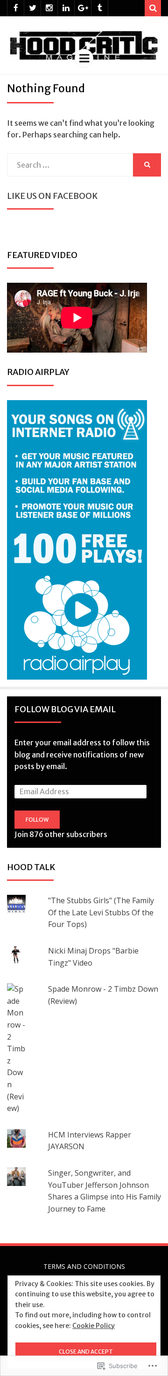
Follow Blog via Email (65, 709)
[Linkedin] (66, 8)
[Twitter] (32, 8)
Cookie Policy (93, 1326)
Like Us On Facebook (52, 196)
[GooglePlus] (83, 8)
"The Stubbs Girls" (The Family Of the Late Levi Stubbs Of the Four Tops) (101, 912)
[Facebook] (15, 8)
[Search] (153, 8)
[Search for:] (70, 165)
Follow (37, 819)
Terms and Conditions (84, 1266)
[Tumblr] (99, 8)
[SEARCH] (147, 165)
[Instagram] (49, 8)
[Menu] (84, 58)
